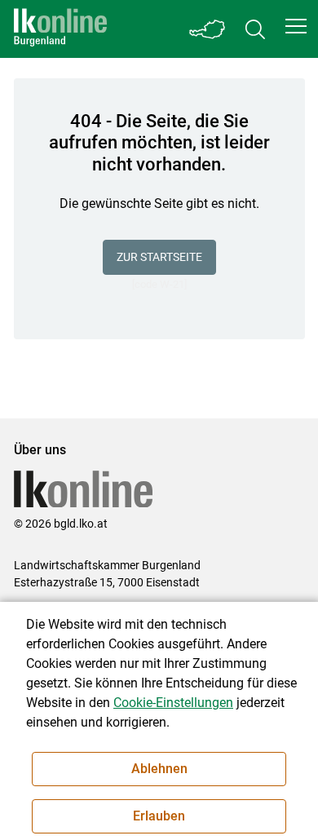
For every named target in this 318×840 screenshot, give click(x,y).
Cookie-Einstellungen (173, 702)
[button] (296, 26)
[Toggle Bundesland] (208, 29)
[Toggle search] (255, 29)
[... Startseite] (60, 29)
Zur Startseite (159, 256)
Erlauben (159, 816)
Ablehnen (159, 768)
